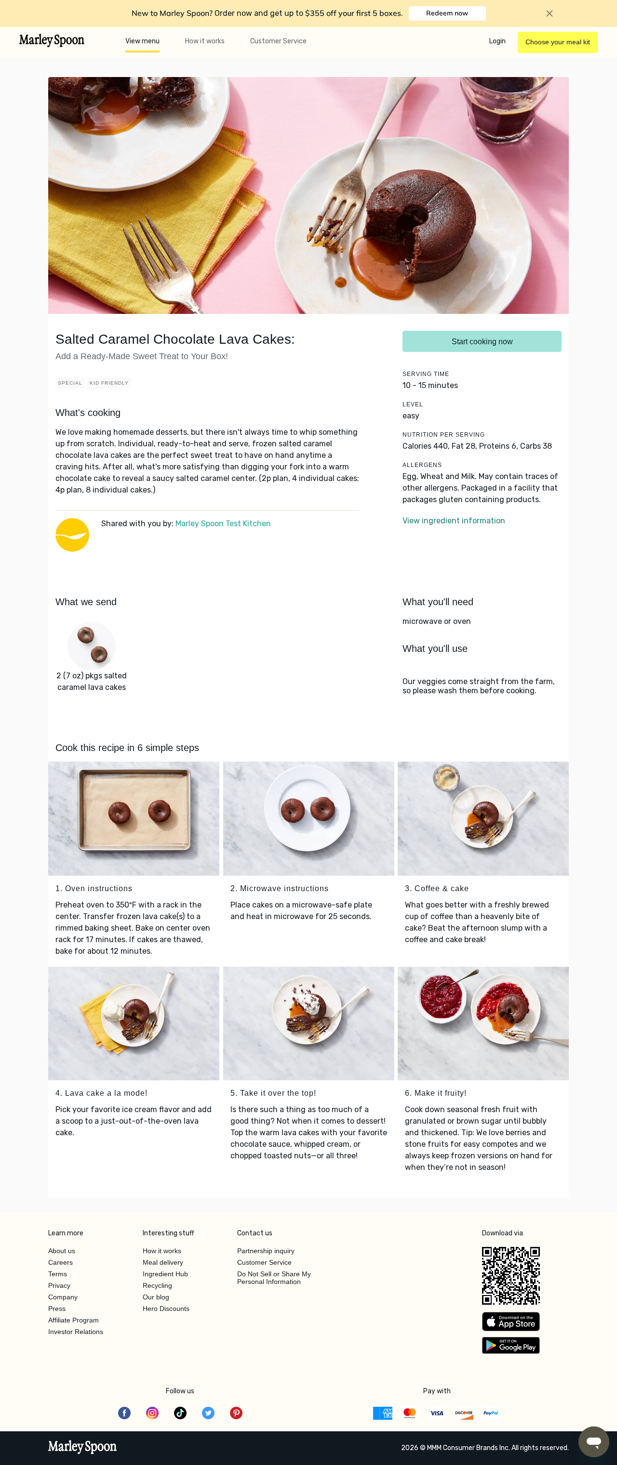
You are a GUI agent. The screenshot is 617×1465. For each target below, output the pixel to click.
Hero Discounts (166, 1308)
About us (61, 1251)
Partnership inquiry (266, 1251)
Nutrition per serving (443, 434)
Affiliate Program (73, 1320)
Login (497, 41)
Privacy (59, 1285)
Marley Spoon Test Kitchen (223, 523)
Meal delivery (163, 1262)
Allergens (422, 465)
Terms (57, 1274)
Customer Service (278, 41)
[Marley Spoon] (82, 1448)
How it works (205, 41)
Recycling (157, 1285)
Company (63, 1297)
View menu (142, 41)
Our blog (156, 1297)
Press (57, 1308)
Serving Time (425, 374)
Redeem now (447, 13)
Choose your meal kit (557, 42)
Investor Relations (75, 1331)
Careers (60, 1262)
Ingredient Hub (165, 1274)
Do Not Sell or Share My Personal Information (274, 1277)
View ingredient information (453, 520)
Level (412, 404)
